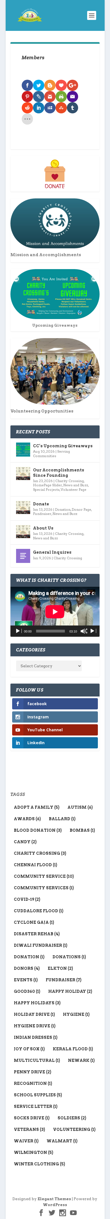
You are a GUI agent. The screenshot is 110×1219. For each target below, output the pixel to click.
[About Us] (23, 532)
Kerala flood (73, 1049)
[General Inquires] (23, 556)
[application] (55, 612)
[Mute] (83, 631)
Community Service (44, 876)
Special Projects (46, 489)
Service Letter (36, 1106)
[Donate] (23, 508)
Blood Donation (38, 830)
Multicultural (37, 1060)
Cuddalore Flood (38, 911)
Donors (27, 968)
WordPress (55, 1205)
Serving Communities (51, 453)
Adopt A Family (37, 807)
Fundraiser (42, 514)
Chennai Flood (35, 865)
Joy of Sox (29, 1049)
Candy (25, 842)
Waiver (26, 1141)
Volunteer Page (73, 489)
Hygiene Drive (35, 1026)
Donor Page (81, 509)
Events (26, 980)
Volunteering (74, 1129)
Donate (41, 504)
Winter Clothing (39, 1164)
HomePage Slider (47, 485)
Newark (81, 1060)
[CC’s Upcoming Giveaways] (23, 450)
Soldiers (72, 1118)
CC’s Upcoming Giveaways (63, 446)
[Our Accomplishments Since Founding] (23, 474)
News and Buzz (75, 485)
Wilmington (33, 1152)
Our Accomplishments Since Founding (58, 472)
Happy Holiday (70, 991)
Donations (69, 957)
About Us (43, 528)
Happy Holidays (37, 1003)
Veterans (29, 1129)
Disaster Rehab (37, 934)
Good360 (27, 991)
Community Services (44, 888)
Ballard (62, 819)
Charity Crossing (69, 481)
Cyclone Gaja (34, 922)
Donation (63, 509)
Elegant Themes (54, 1199)
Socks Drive (32, 1118)
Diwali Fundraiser (40, 945)
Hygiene (76, 1014)
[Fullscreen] (92, 631)
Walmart (62, 1141)
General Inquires (52, 552)
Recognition (33, 1083)
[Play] (18, 631)
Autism (80, 807)
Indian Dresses (36, 1037)
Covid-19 (27, 899)
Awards (27, 819)
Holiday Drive (34, 1014)
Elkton (60, 968)
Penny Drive (32, 1072)
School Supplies (38, 1095)
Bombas (82, 830)
